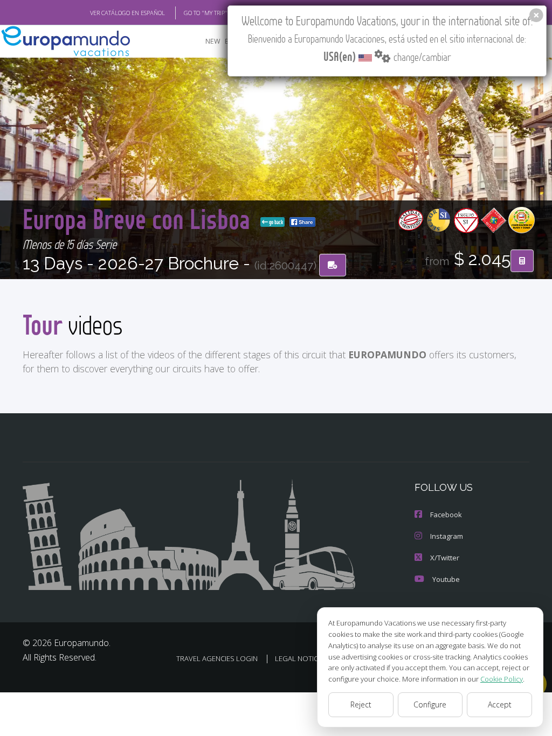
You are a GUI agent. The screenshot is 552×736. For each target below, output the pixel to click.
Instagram (446, 536)
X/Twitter (444, 558)
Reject (360, 704)
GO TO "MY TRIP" (205, 13)
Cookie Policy (501, 679)
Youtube (446, 579)
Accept (500, 704)
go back (275, 222)
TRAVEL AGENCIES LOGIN (217, 658)
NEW (212, 41)
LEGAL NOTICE (298, 658)
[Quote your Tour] (522, 260)
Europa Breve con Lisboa (139, 218)
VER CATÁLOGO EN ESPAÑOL (127, 13)
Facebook (446, 514)
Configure (429, 704)
